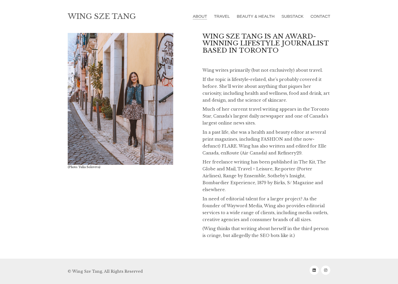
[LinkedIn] (314, 270)
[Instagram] (325, 270)
